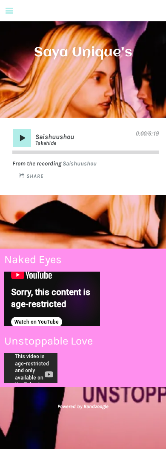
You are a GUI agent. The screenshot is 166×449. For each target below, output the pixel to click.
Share (34, 176)
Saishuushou (80, 163)
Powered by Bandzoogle (83, 406)
